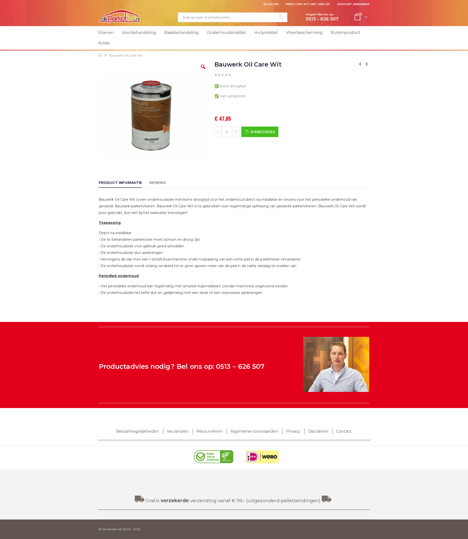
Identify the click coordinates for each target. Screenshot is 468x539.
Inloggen (271, 4)
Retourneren (209, 431)
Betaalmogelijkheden (137, 431)
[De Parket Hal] (119, 16)
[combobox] (232, 17)
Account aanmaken (353, 4)
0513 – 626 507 (240, 366)
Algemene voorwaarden (254, 431)
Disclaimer (318, 431)
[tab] (124, 183)
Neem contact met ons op (308, 4)
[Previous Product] (360, 64)
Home (100, 55)
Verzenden (178, 431)
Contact (344, 431)
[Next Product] (366, 64)
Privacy (293, 431)
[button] (203, 70)
